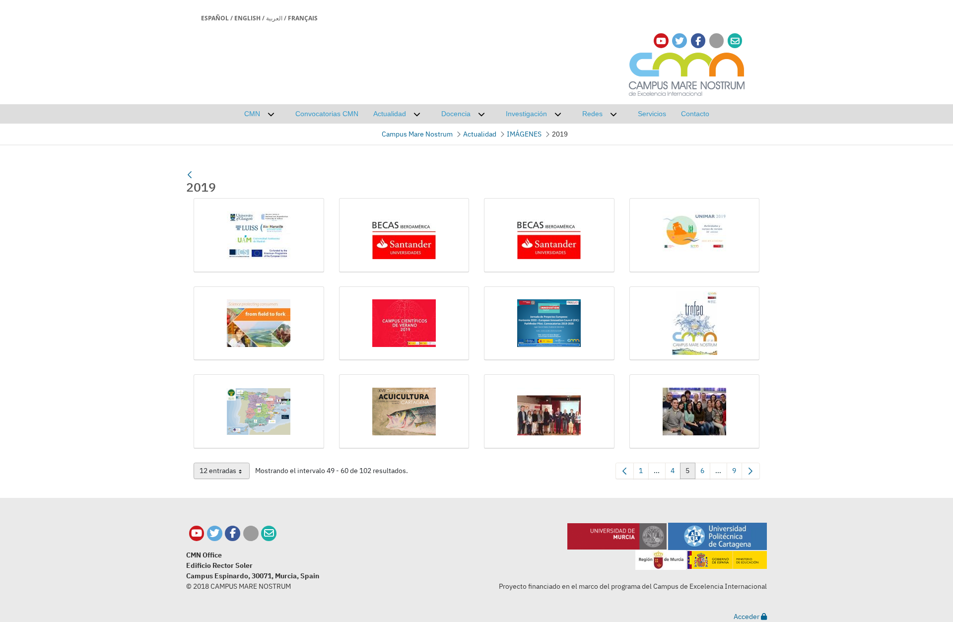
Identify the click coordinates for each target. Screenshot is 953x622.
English (247, 18)
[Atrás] (189, 174)
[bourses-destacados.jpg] (694, 235)
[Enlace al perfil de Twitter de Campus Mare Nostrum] (679, 41)
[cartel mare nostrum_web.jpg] (694, 323)
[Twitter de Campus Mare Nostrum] (214, 533)
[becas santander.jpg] (404, 235)
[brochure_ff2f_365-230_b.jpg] (259, 323)
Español (215, 18)
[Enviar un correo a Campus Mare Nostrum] (268, 533)
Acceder (747, 616)
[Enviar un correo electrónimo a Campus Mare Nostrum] (735, 41)
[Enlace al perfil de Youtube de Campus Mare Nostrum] (661, 41)
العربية (274, 18)
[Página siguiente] (751, 471)
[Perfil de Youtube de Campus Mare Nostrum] (196, 533)
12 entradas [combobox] (225, 472)
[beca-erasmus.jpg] (259, 235)
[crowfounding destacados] (694, 411)
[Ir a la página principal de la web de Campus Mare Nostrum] (687, 73)
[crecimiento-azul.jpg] (549, 411)
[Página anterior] (624, 471)
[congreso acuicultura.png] (404, 411)
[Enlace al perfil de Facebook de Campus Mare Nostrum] (698, 41)
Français (303, 18)
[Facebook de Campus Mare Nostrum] (232, 533)
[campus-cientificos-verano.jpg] (404, 323)
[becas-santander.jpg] (549, 235)
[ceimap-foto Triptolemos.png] (259, 411)
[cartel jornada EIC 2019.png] (549, 323)
